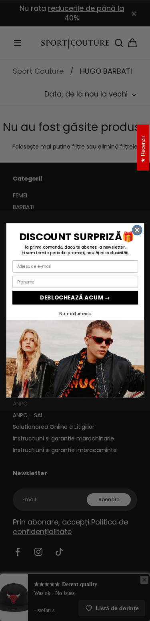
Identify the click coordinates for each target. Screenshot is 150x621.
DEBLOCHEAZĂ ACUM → (75, 297)
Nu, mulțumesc (75, 313)
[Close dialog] (137, 230)
